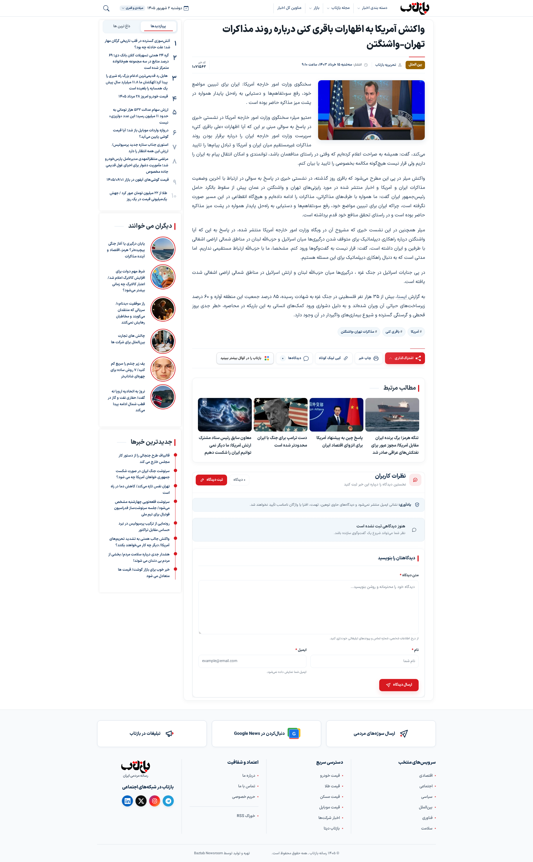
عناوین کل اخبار (289, 8)
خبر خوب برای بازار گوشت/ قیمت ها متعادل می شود (144, 573)
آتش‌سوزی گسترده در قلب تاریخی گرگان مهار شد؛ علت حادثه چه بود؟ (137, 44)
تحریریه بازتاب (385, 64)
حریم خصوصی (243, 797)
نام (415, 649)
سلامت (427, 828)
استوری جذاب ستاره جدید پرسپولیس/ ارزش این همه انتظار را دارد (140, 148)
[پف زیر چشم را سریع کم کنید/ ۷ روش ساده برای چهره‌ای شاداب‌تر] (162, 369)
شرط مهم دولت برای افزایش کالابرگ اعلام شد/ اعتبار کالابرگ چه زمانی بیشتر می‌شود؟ (126, 281)
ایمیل (301, 649)
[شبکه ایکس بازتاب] (141, 800)
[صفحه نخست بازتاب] (135, 766)
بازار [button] (316, 8)
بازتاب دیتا (332, 828)
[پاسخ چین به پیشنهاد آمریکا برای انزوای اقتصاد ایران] (336, 415)
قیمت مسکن (330, 797)
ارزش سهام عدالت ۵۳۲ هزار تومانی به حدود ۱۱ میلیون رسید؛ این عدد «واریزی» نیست (138, 116)
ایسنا (402, 296)
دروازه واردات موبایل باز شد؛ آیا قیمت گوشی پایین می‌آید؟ (141, 134)
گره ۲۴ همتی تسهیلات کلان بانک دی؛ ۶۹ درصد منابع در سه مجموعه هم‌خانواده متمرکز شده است (139, 62)
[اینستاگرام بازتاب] (154, 800)
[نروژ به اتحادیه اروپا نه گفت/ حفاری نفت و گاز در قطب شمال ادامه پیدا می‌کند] (162, 399)
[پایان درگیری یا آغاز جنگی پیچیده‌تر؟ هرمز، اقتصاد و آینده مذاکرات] (162, 249)
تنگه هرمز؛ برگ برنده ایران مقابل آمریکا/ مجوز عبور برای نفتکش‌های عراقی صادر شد (395, 445)
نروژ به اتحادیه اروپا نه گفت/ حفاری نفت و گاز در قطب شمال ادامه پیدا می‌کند (126, 401)
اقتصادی (426, 776)
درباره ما (248, 776)
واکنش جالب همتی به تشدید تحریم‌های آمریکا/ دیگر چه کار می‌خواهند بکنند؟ (139, 542)
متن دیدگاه (409, 575)
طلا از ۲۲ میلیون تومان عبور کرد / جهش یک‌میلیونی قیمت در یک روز (138, 196)
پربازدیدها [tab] (158, 26)
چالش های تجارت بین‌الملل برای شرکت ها (128, 339)
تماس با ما (246, 786)
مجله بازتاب (340, 8)
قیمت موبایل (329, 807)
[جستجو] (106, 8)
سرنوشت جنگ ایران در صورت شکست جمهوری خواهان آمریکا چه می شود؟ (143, 474)
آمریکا (415, 331)
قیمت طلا (332, 786)
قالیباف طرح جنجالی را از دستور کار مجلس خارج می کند (144, 459)
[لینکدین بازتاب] (127, 800)
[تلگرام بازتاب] (168, 800)
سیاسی (427, 797)
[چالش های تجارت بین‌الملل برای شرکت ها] (162, 341)
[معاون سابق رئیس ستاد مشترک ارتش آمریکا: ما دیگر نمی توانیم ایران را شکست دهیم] (225, 415)
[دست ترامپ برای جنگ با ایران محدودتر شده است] (281, 415)
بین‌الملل (426, 807)
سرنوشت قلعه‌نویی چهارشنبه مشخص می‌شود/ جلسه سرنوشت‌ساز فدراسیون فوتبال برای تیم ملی (142, 508)
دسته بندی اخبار (374, 8)
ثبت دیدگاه (215, 480)
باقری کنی (392, 331)
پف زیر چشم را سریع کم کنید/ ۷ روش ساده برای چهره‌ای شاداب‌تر (127, 370)
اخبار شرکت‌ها (329, 818)
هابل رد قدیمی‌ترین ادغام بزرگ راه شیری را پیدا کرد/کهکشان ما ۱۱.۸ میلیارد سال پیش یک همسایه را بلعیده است (137, 82)
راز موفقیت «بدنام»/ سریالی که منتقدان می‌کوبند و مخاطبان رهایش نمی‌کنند (130, 313)
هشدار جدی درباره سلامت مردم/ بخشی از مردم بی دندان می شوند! (139, 558)
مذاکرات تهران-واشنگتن (357, 331)
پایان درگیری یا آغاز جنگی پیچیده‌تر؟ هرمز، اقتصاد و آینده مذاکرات (126, 250)
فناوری (427, 818)
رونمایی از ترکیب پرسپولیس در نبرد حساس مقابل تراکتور (144, 527)
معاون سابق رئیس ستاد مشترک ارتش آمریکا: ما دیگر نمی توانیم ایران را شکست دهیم (225, 445)
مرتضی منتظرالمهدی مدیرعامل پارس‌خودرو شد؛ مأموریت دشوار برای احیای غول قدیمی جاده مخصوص (136, 165)
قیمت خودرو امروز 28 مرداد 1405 (143, 96)
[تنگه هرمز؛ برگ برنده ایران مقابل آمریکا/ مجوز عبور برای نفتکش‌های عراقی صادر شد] (392, 415)
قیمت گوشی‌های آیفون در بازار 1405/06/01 (138, 180)
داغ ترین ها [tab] (121, 26)
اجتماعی (426, 786)
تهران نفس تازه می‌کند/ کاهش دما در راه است (140, 490)
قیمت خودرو (330, 776)
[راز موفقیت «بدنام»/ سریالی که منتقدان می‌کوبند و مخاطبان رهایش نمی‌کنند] (162, 311)
